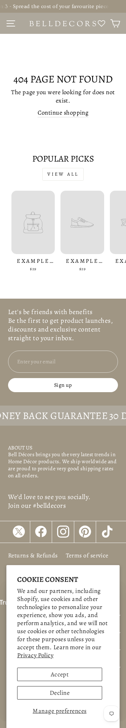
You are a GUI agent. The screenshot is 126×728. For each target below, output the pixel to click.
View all (63, 174)
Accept (60, 674)
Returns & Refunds (33, 555)
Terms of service (87, 555)
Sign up (63, 385)
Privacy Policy (35, 655)
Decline (60, 692)
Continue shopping (63, 112)
